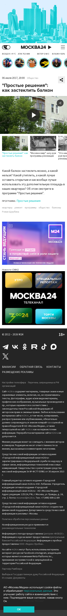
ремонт (19, 207)
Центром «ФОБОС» (53, 533)
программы (30, 207)
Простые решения (28, 201)
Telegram (5, 346)
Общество (32, 78)
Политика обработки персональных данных (25, 519)
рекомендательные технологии (19, 528)
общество (44, 207)
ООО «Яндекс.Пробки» (31, 544)
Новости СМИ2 (10, 269)
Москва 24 (33, 47)
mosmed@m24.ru (25, 498)
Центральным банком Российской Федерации (33, 538)
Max (53, 346)
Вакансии (9, 367)
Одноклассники (24, 346)
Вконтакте (15, 346)
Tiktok (44, 346)
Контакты (53, 367)
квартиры (7, 207)
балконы (56, 207)
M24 (21, 334)
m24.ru (11, 391)
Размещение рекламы (18, 372)
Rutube (34, 346)
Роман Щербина (10, 212)
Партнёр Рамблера (12, 569)
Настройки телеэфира (14, 382)
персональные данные (38, 591)
